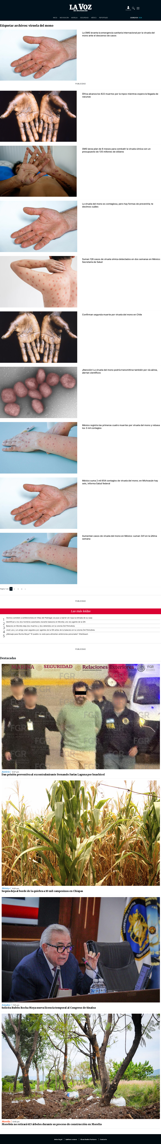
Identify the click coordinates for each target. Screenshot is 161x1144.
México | (7, 888)
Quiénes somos (71, 1139)
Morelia (74, 18)
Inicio (55, 18)
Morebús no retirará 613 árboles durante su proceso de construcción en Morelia (52, 1124)
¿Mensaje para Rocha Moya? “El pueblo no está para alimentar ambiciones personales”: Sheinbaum (47, 634)
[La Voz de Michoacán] (80, 7)
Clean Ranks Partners (88, 1139)
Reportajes (103, 18)
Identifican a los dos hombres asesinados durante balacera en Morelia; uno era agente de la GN (45, 622)
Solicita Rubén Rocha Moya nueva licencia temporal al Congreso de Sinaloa (49, 1007)
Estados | (7, 1005)
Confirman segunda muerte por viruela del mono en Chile (112, 314)
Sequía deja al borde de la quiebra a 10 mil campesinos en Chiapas (42, 891)
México (93, 18)
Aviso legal (58, 1139)
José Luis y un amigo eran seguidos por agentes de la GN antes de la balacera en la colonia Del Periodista (50, 630)
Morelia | (7, 1121)
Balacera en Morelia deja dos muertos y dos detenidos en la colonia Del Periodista (40, 626)
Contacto (103, 1139)
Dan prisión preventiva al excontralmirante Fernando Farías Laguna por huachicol (53, 774)
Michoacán (64, 18)
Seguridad (84, 18)
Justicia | (7, 771)
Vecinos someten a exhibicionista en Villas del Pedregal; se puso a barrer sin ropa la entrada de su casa (49, 618)
